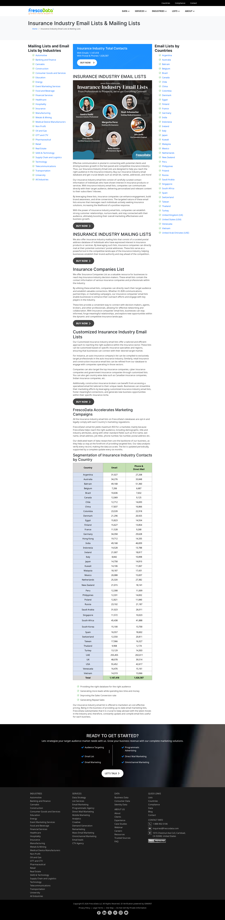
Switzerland (168, 197)
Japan (165, 135)
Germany (166, 113)
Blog (150, 811)
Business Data (121, 797)
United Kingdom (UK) (172, 215)
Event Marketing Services (48, 86)
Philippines (167, 166)
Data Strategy (79, 797)
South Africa (168, 188)
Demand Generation (82, 825)
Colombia (166, 90)
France (165, 108)
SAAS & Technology (45, 152)
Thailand (166, 206)
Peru (164, 161)
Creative (76, 822)
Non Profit (41, 126)
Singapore (167, 184)
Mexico (165, 148)
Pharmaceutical (43, 139)
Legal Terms (98, 908)
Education (40, 77)
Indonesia (167, 121)
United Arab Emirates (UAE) (175, 232)
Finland (165, 104)
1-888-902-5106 (160, 823)
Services (139, 11)
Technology (41, 161)
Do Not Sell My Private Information (131, 908)
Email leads (77, 839)
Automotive (41, 55)
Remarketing (78, 829)
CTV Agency (78, 843)
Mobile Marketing (81, 815)
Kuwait (165, 139)
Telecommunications (46, 166)
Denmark (166, 95)
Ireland (165, 126)
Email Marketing (80, 804)
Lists (174, 11)
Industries (158, 11)
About (188, 11)
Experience (119, 820)
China (165, 86)
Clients (117, 816)
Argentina (167, 55)
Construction (42, 68)
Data (124, 11)
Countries (166, 3)
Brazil (165, 73)
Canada (166, 77)
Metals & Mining (44, 117)
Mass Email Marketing (83, 832)
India (164, 117)
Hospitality (41, 104)
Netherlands (168, 152)
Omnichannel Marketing (84, 836)
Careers (118, 830)
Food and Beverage (45, 90)
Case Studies (120, 823)
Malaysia (166, 144)
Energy (39, 82)
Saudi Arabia (168, 179)
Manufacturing (43, 113)
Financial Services (44, 95)
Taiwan (165, 201)
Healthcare (41, 99)
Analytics (76, 818)
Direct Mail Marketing (83, 811)
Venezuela (167, 223)
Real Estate (41, 148)
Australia (166, 59)
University (40, 175)
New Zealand (168, 157)
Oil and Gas (41, 130)
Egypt (165, 99)
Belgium (166, 68)
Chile (164, 82)
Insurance (40, 108)
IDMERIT (148, 903)
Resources (119, 834)
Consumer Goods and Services (51, 73)
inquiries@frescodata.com (166, 828)
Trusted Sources (122, 837)
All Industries (42, 179)
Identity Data (120, 804)
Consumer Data (122, 801)
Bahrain (166, 64)
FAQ (116, 841)
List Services (78, 801)
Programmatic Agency (83, 808)
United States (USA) (171, 219)
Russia (165, 175)
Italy (164, 130)
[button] (83, 226)
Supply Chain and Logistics (49, 157)
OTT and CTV (42, 135)
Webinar (118, 827)
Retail (38, 144)
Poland (165, 170)
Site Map (110, 908)
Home (34, 29)
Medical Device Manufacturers (51, 121)
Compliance (180, 3)
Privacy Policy (84, 908)
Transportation (43, 170)
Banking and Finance (46, 59)
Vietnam (166, 228)
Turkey (165, 210)
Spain (165, 192)
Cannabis (40, 64)
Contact (193, 3)
